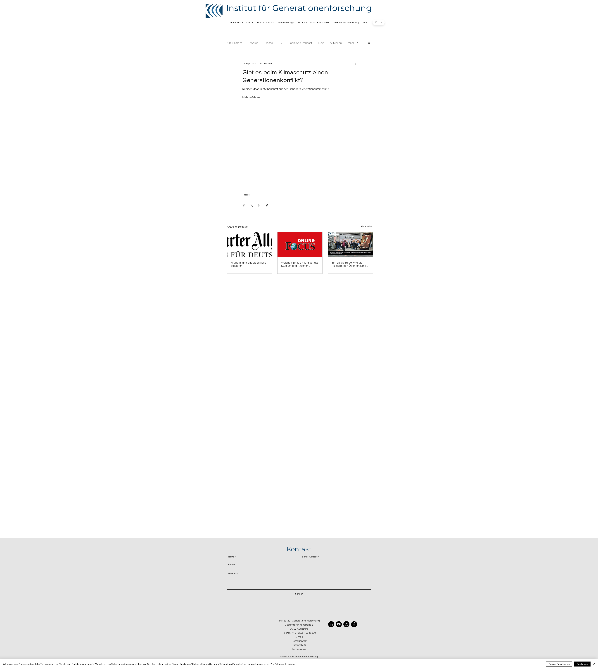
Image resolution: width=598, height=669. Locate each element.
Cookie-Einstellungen (559, 664)
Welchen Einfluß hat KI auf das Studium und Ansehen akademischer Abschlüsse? (299, 264)
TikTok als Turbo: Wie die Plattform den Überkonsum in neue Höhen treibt (350, 264)
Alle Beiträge (234, 42)
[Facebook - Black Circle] (354, 624)
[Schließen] (594, 664)
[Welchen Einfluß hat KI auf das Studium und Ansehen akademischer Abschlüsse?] (300, 244)
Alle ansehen (367, 226)
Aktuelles (336, 42)
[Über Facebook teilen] (243, 205)
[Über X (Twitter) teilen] (251, 205)
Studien (253, 42)
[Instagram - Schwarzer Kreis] (346, 624)
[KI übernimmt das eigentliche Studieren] (249, 244)
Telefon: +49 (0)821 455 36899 (299, 632)
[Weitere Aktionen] (356, 63)
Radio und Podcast (300, 42)
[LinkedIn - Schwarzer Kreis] (331, 624)
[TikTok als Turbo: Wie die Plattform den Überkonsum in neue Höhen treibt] (350, 244)
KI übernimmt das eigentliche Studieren (248, 264)
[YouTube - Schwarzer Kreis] (339, 624)
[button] (369, 43)
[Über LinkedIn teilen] (259, 205)
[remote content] (300, 142)
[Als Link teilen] (266, 205)
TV (280, 42)
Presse (269, 42)
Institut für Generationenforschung (299, 8)
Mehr (351, 42)
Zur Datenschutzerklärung (283, 664)
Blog (321, 42)
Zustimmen (582, 664)
